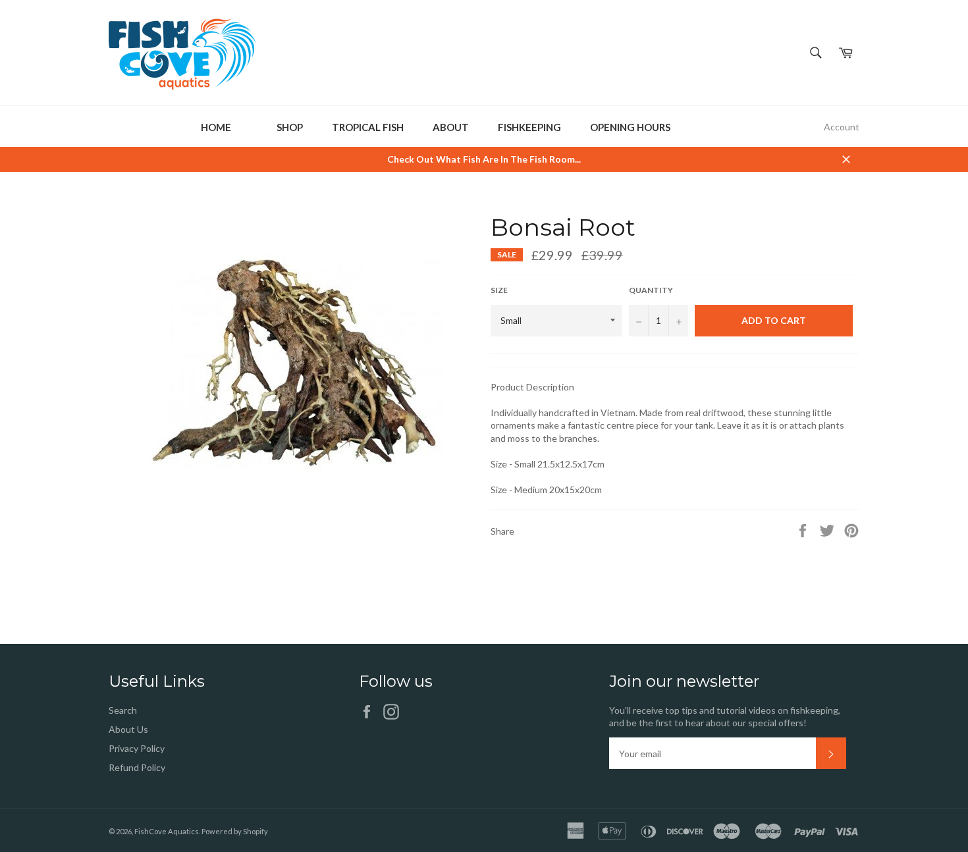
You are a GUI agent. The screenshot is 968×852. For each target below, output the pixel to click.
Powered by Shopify (235, 831)
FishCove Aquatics (166, 831)
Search (123, 710)
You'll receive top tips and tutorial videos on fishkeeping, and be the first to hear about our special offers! (724, 716)
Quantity (651, 290)
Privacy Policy (137, 748)
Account (841, 126)
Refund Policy (137, 767)
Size (499, 290)
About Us (128, 729)
